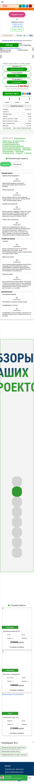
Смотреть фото (17, 181)
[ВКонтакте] (23, 94)
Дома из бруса (6, 141)
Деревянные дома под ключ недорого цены (13, 747)
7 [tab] (17, 542)
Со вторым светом (8, 153)
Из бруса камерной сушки (10, 142)
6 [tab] (17, 532)
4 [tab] (17, 512)
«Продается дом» (17, 14)
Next (33, 48)
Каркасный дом (26, 128)
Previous (1, 48)
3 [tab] (17, 502)
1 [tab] (17, 481)
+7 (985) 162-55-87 (17, 24)
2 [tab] (17, 492)
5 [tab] (17, 522)
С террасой (19, 153)
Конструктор (17, 164)
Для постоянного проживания (11, 149)
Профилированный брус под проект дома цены (14, 755)
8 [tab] (17, 553)
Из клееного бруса (18, 141)
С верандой (27, 153)
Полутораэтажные (8, 151)
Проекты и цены (18, 40)
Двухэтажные (19, 151)
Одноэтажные (27, 149)
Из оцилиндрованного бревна (11, 148)
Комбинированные (20, 138)
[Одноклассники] (25, 94)
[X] (30, 94)
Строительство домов (7, 40)
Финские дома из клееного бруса (10, 751)
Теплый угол (5, 164)
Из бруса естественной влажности (13, 146)
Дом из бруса (17, 128)
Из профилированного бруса (11, 144)
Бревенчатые (26, 148)
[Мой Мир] (27, 94)
